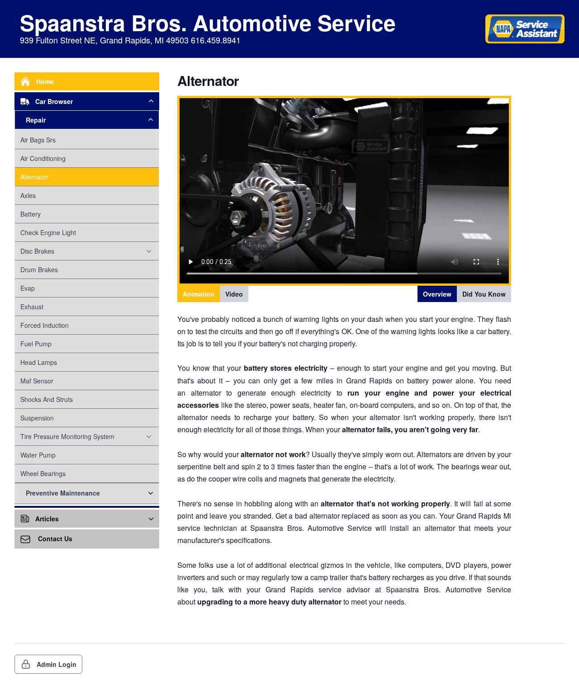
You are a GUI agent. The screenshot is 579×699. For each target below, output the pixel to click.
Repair (36, 119)
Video (234, 293)
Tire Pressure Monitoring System (67, 436)
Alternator (34, 176)
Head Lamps (38, 362)
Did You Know (484, 293)
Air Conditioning (43, 158)
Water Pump (38, 454)
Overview (437, 293)
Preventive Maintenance (63, 492)
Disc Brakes (37, 250)
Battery (30, 213)
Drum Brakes (39, 269)
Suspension (37, 417)
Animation (198, 293)
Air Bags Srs (38, 139)
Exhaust (31, 306)
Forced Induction (44, 325)
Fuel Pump (36, 343)
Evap (27, 288)
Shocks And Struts (46, 399)
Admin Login (56, 664)
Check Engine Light (48, 232)
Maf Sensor (36, 380)
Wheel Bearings (43, 473)
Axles (28, 195)
